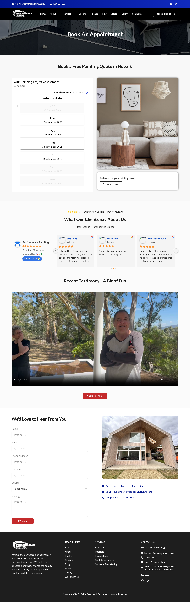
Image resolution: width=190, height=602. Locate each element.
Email (14, 442)
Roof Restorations (104, 560)
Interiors (99, 551)
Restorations (101, 555)
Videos (114, 14)
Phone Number (20, 455)
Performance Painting (35, 242)
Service (15, 482)
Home (43, 14)
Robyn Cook (154, 238)
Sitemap (123, 594)
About (53, 14)
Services (67, 14)
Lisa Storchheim (116, 238)
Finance (94, 14)
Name (15, 428)
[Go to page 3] (118, 268)
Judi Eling (72, 238)
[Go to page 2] (115, 269)
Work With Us (72, 576)
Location (16, 469)
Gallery (125, 14)
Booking (82, 14)
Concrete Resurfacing (106, 564)
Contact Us (137, 14)
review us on (30, 258)
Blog (104, 14)
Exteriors (99, 547)
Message (16, 496)
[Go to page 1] (113, 268)
